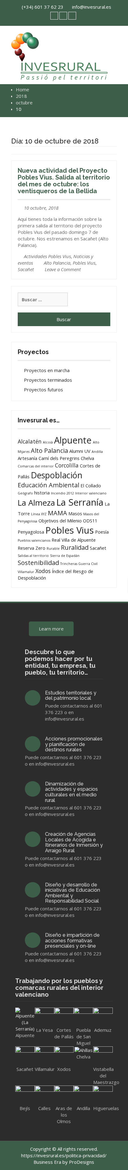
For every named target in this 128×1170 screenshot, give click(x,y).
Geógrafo (25, 493)
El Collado (90, 485)
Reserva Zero (31, 548)
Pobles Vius (84, 263)
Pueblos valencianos (34, 540)
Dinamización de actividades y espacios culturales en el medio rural (71, 792)
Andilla (97, 451)
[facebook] (63, 16)
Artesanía (27, 458)
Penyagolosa (31, 532)
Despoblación (56, 475)
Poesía (102, 532)
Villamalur (26, 572)
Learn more (51, 629)
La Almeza (36, 502)
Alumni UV (79, 451)
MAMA (57, 513)
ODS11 (90, 520)
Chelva (87, 458)
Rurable (53, 548)
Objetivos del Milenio (60, 520)
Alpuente (73, 440)
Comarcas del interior (36, 466)
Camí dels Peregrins (59, 458)
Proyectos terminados (48, 380)
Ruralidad (75, 547)
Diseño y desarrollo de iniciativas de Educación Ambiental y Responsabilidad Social (72, 893)
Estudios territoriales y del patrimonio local (70, 695)
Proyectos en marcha (47, 370)
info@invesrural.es (91, 7)
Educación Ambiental (48, 485)
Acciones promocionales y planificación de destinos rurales (74, 744)
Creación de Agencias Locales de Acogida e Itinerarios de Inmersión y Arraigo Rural (74, 842)
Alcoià (48, 442)
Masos (75, 513)
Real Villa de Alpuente (74, 540)
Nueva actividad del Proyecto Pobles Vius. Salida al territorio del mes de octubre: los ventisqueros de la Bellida (64, 181)
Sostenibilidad (38, 562)
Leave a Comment (63, 269)
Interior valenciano (91, 493)
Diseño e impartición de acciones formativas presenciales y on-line (72, 940)
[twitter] (54, 16)
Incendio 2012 (62, 493)
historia (42, 492)
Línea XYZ (39, 514)
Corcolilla (67, 465)
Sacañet (26, 269)
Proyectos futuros (43, 389)
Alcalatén (30, 441)
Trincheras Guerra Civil (79, 564)
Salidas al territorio (33, 555)
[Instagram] (72, 16)
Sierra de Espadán (65, 555)
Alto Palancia (57, 263)
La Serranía (79, 502)
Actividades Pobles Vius (47, 256)
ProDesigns (81, 1162)
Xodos (43, 571)
